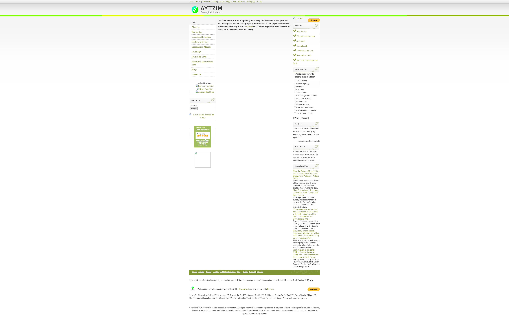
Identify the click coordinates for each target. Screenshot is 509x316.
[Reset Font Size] (204, 89)
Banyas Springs (302, 84)
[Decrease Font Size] (205, 92)
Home (194, 271)
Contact (252, 271)
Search (201, 271)
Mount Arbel (301, 101)
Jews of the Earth (304, 55)
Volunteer (206, 1)
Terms (216, 271)
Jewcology (301, 41)
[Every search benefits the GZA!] (202, 117)
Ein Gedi (300, 90)
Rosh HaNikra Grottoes (306, 110)
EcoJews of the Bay (305, 51)
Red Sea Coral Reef (304, 107)
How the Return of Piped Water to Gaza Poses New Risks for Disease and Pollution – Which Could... (306, 174)
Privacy (209, 271)
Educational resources (306, 36)
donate (250, 26)
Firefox (270, 289)
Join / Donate (195, 1)
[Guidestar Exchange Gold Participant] (203, 159)
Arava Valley (301, 80)
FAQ (239, 271)
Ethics (245, 271)
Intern (214, 1)
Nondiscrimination (228, 271)
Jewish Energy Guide (227, 1)
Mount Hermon (302, 104)
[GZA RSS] (298, 18)
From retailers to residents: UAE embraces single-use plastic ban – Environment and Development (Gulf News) (305, 253)
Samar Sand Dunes (304, 113)
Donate (260, 271)
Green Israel (302, 46)
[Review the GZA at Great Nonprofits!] (202, 147)
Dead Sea (300, 86)
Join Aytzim (301, 31)
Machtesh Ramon (303, 98)
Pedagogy (251, 1)
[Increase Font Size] (205, 86)
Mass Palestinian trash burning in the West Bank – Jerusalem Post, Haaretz (305, 192)
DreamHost (244, 289)
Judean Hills (301, 92)
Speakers (241, 1)
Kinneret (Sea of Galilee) (306, 95)
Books (259, 1)
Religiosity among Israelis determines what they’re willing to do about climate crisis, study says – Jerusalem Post (306, 234)
